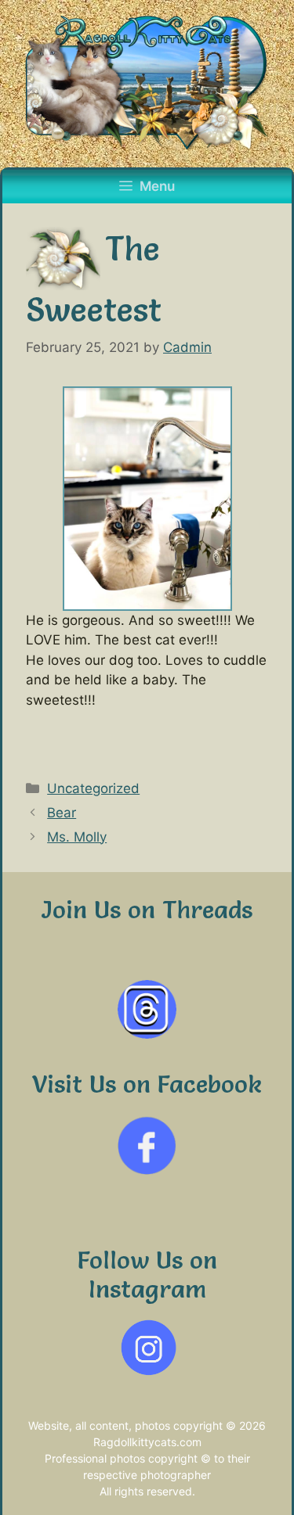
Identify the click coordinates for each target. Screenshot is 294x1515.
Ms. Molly (77, 837)
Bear (61, 812)
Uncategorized (93, 788)
